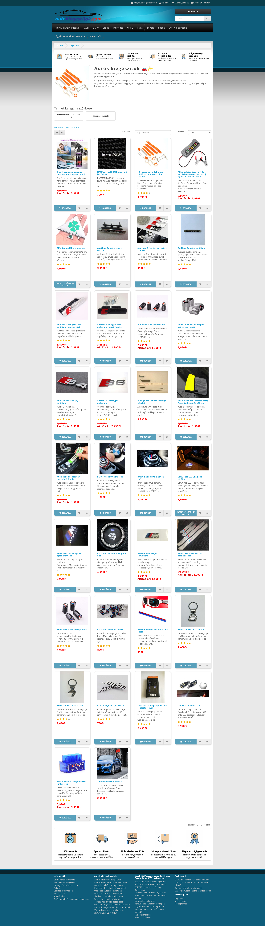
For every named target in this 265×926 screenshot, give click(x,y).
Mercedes (118, 27)
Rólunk (57, 888)
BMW (96, 27)
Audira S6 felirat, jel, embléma (107, 401)
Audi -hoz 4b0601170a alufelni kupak (110, 882)
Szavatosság (59, 893)
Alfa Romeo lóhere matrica (71, 248)
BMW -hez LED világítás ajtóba (190, 477)
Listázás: (180, 132)
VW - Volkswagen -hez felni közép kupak (112, 904)
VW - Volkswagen (178, 27)
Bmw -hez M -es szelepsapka (72, 629)
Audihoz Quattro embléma (191, 248)
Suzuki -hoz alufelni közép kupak (108, 899)
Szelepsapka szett (101, 116)
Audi (86, 27)
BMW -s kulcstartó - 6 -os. (191, 629)
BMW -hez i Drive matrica (110, 476)
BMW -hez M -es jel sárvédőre (147, 554)
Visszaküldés (180, 901)
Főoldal (60, 45)
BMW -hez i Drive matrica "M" (150, 477)
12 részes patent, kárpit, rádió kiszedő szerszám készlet (150, 174)
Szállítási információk (63, 890)
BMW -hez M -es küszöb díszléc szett (190, 554)
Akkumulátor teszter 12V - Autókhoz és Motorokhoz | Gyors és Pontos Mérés (192, 174)
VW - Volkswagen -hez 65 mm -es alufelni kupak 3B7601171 (109, 911)
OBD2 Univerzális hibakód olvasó (68, 116)
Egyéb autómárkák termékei (70, 36)
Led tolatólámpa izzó (189, 705)
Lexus (106, 27)
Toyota (150, 27)
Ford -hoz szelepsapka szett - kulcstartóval (152, 706)
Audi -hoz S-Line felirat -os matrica (150, 884)
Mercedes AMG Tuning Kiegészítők (150, 892)
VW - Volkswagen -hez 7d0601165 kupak (112, 907)
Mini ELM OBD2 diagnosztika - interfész (71, 782)
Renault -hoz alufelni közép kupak (150, 903)
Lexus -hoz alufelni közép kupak (108, 893)
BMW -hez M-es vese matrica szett (152, 630)
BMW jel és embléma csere (66, 885)
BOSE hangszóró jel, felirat (111, 705)
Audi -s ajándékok (142, 914)
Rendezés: (126, 132)
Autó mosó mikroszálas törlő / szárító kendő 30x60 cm (193, 401)
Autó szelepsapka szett (145, 901)
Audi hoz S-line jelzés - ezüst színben (152, 249)
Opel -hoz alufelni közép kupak (108, 890)
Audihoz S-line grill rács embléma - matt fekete (109, 325)
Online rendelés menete (64, 879)
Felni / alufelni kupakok (68, 27)
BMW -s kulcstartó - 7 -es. (70, 705)
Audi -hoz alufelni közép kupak (107, 879)
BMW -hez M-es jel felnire (110, 629)
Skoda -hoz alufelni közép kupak (108, 896)
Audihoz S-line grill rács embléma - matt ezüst (69, 325)
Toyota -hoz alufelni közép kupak (109, 901)
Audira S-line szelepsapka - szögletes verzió (192, 325)
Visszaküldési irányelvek (64, 882)
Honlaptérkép (181, 903)
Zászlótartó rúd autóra (109, 781)
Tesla (140, 27)
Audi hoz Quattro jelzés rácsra (109, 249)
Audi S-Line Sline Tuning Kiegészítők (150, 881)
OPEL (130, 27)
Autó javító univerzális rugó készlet (151, 401)
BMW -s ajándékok (143, 917)
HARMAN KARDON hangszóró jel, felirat (112, 173)
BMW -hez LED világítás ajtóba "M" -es (69, 554)
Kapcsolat (179, 898)
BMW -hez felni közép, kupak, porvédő (192, 879)
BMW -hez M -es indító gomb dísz (112, 554)
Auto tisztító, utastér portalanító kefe (68, 477)
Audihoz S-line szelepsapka (151, 324)
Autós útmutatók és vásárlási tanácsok (71, 899)
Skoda (161, 27)
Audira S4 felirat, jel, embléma (67, 401)
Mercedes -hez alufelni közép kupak (110, 888)
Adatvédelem (60, 896)
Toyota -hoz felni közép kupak (188, 888)
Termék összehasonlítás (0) (66, 127)
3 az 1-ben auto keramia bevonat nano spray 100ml (71, 173)
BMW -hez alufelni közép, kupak (108, 885)
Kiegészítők (96, 36)
